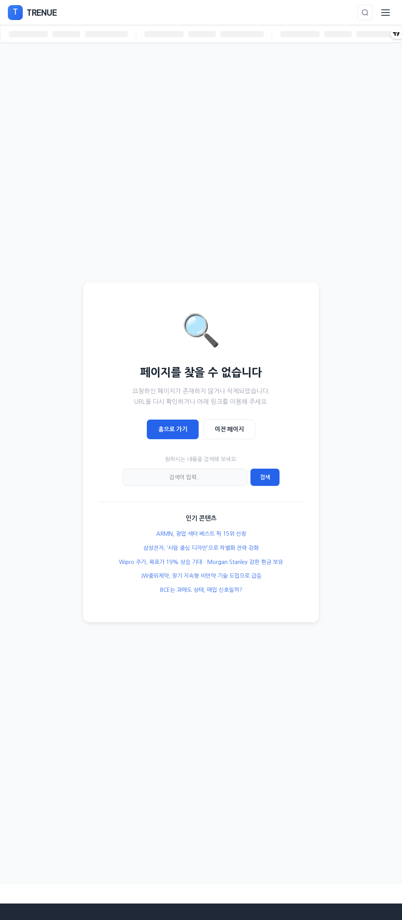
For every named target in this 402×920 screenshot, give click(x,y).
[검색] (365, 12)
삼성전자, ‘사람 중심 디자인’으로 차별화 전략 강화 (201, 548)
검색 (265, 477)
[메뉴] (385, 12)
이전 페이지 (229, 429)
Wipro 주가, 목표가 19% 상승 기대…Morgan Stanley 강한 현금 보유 (201, 562)
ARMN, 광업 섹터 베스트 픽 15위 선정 (201, 534)
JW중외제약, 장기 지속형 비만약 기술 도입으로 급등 (201, 576)
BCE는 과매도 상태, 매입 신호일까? (201, 590)
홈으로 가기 (172, 429)
